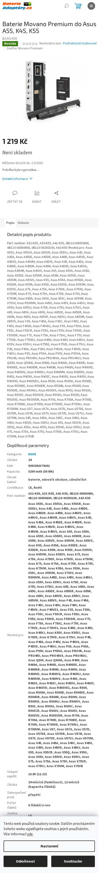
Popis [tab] (10, 223)
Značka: (24, 48)
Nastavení (49, 846)
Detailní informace (15, 179)
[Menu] (91, 6)
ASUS (32, 454)
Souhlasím (73, 861)
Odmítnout (25, 861)
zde (30, 834)
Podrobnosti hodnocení (80, 43)
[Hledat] (66, 6)
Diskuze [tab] (23, 223)
